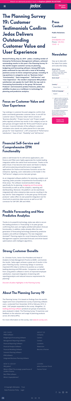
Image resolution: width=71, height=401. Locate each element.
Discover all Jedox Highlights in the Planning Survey (21, 283)
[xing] (63, 392)
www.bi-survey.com (40, 320)
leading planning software (12, 309)
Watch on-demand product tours (35, 2)
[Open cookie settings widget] (3, 398)
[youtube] (66, 392)
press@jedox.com (58, 40)
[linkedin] (60, 392)
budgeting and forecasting (32, 185)
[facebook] (56, 392)
